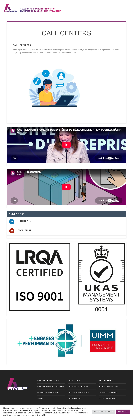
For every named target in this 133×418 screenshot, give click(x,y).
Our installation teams (78, 386)
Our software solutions (78, 392)
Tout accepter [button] (122, 411)
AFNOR (40, 398)
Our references (74, 398)
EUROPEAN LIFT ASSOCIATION (48, 380)
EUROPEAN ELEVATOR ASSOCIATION (50, 386)
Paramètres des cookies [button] (103, 411)
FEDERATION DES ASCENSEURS (48, 392)
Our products (74, 380)
